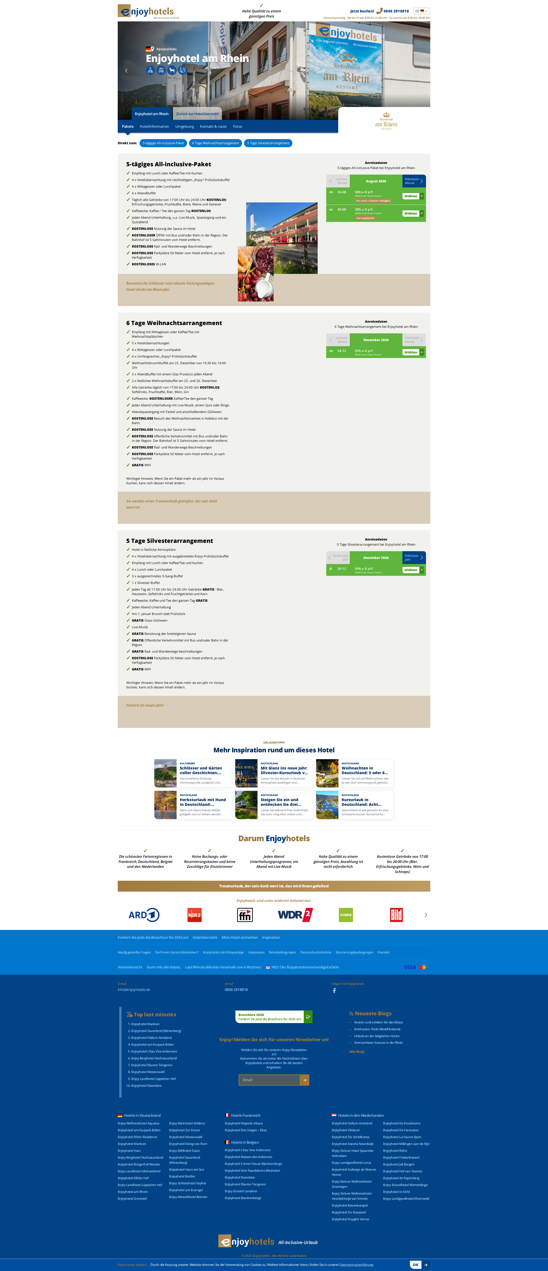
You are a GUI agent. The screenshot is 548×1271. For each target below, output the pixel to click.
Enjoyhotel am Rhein (152, 113)
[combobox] (421, 10)
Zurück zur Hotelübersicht (197, 113)
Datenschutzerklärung (356, 1264)
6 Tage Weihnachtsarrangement (215, 143)
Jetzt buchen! (379, 11)
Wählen (411, 196)
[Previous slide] (126, 71)
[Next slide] (421, 71)
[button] (414, 181)
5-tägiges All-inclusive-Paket (163, 143)
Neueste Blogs (373, 1013)
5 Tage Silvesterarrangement (268, 143)
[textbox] (421, 10)
